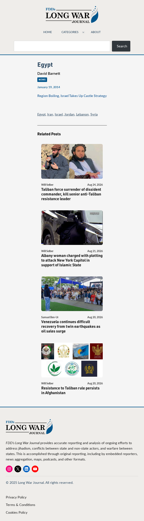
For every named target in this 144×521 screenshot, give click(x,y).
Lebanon (82, 114)
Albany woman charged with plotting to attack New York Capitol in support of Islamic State (72, 260)
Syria (94, 114)
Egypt (41, 114)
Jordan (69, 114)
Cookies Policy (16, 512)
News (42, 79)
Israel (59, 114)
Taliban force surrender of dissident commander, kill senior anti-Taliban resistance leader (71, 194)
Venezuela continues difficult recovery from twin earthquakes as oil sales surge (70, 326)
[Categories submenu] (83, 32)
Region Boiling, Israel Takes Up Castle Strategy (72, 95)
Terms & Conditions (20, 504)
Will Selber (47, 184)
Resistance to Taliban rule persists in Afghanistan (70, 390)
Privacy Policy (16, 497)
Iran (50, 114)
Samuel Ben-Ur (49, 317)
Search (122, 46)
